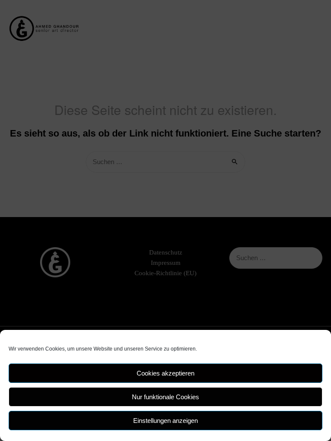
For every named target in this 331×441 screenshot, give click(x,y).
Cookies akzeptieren (165, 373)
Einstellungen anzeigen (165, 420)
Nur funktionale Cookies (165, 397)
